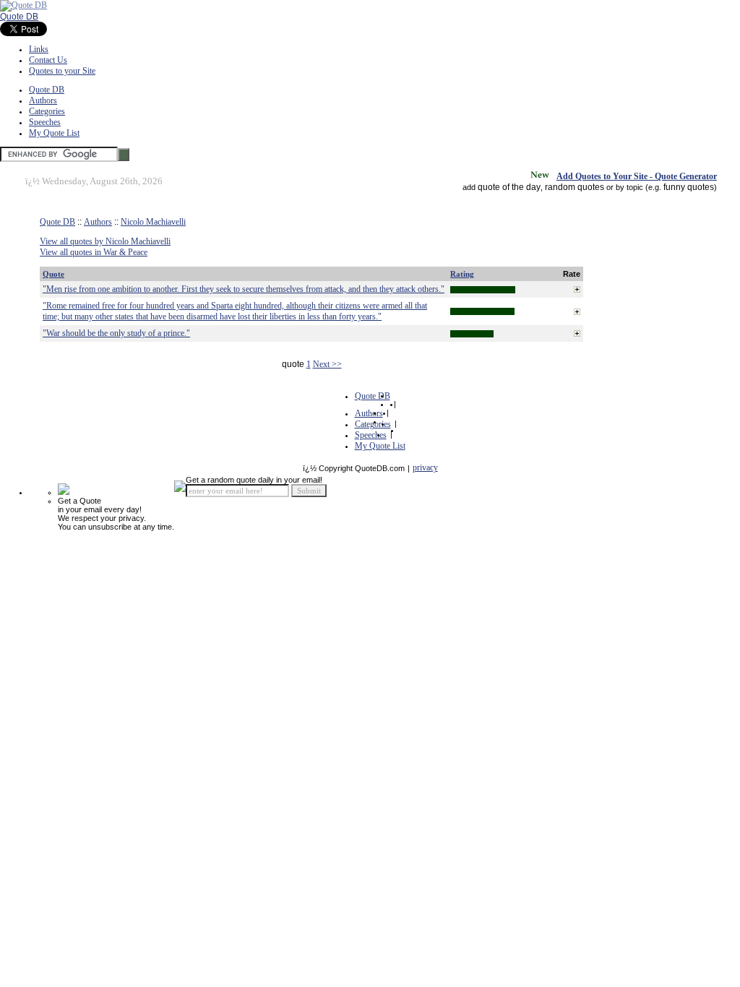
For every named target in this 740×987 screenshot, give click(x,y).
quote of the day (509, 187)
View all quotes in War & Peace (93, 252)
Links (38, 49)
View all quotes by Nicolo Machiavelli (105, 241)
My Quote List (54, 133)
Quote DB (19, 17)
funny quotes (688, 187)
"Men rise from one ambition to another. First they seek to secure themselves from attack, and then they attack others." (243, 289)
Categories (47, 111)
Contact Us (48, 60)
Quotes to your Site (62, 71)
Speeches (45, 122)
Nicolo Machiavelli (153, 222)
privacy (425, 467)
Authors (43, 100)
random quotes (574, 187)
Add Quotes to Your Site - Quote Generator (636, 176)
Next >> (327, 364)
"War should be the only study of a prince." (116, 333)
